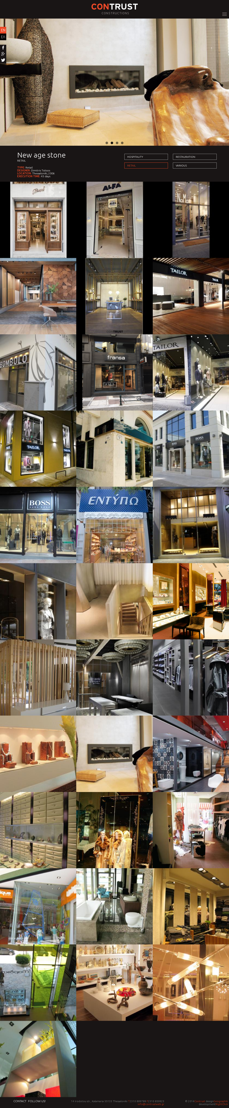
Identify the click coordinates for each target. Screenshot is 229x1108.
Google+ (3, 54)
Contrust (199, 1101)
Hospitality (135, 156)
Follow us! (37, 1101)
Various (181, 165)
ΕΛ (3, 37)
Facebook (3, 48)
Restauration (185, 156)
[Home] (114, 13)
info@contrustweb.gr (151, 1104)
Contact (19, 1101)
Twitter (3, 60)
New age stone (41, 155)
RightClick (222, 1104)
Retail (21, 160)
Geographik (221, 1101)
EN (3, 30)
